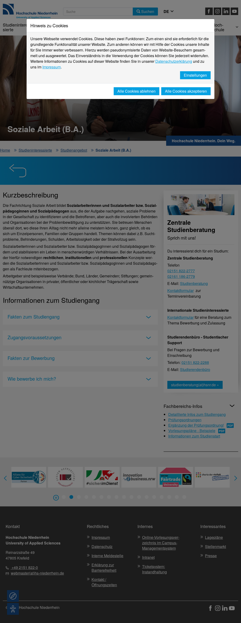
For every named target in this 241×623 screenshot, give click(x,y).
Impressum (51, 67)
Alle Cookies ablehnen (136, 91)
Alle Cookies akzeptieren (186, 91)
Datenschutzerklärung (173, 61)
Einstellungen (195, 75)
